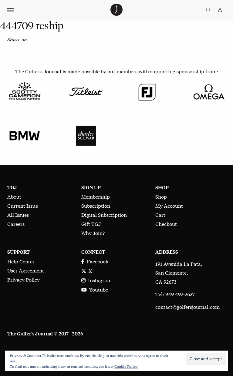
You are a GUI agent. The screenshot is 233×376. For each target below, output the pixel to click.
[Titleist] (85, 90)
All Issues (18, 214)
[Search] (208, 10)
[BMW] (24, 134)
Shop (161, 196)
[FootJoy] (147, 90)
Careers (16, 223)
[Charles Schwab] (85, 134)
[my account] (220, 10)
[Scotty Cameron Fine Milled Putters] (24, 90)
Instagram (99, 279)
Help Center (21, 261)
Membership (95, 196)
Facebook (96, 261)
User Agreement (25, 270)
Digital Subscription (104, 214)
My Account (169, 205)
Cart (160, 214)
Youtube (97, 289)
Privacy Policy (23, 279)
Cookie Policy (126, 366)
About (14, 196)
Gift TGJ (91, 223)
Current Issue (22, 205)
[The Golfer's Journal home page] (116, 13)
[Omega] (208, 90)
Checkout (166, 223)
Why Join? (93, 232)
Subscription (95, 205)
